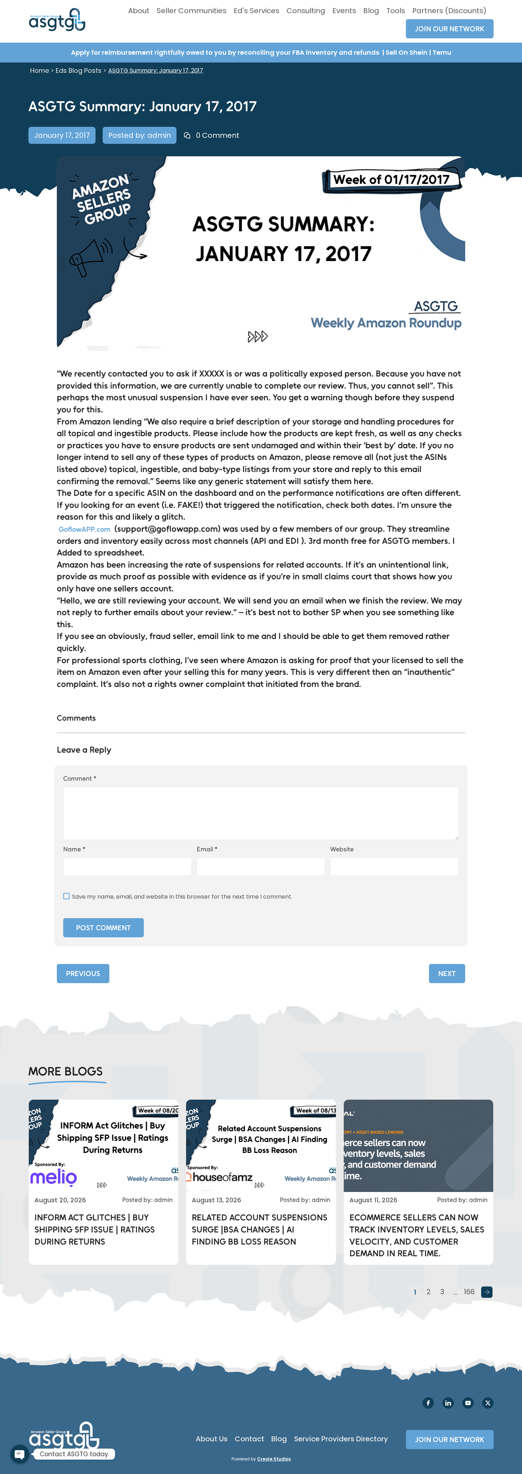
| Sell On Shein (405, 52)
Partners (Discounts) (449, 11)
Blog (371, 11)
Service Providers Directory (341, 1439)
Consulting (306, 11)
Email (207, 849)
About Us (212, 1439)
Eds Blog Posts (79, 70)
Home (39, 70)
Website (342, 849)
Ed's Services (256, 11)
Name (74, 849)
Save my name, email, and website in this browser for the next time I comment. (182, 897)
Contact (249, 1439)
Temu (442, 52)
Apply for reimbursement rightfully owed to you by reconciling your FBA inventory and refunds (226, 52)
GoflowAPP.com (84, 529)
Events (344, 11)
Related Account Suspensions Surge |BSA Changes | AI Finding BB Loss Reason (259, 1229)
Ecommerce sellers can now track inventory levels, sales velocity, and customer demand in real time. (416, 1235)
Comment (80, 778)
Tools (395, 11)
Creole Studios (274, 1459)
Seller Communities (192, 11)
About (138, 11)
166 (469, 1292)
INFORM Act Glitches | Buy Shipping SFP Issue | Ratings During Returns (94, 1229)
